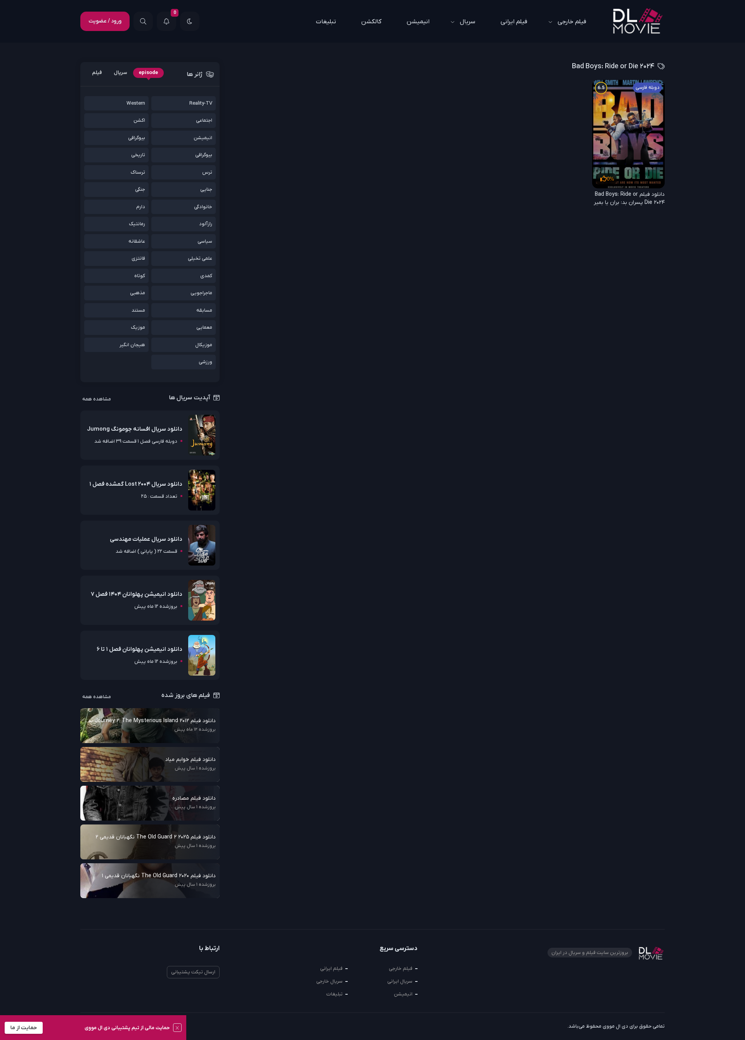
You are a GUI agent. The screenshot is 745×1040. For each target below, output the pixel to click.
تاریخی (138, 155)
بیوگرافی (136, 138)
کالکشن (371, 22)
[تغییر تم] (189, 21)
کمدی (206, 276)
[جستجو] (143, 21)
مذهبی (137, 293)
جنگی (140, 189)
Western (135, 103)
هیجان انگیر (132, 344)
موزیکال (203, 344)
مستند (138, 310)
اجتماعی (204, 120)
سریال (467, 22)
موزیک (138, 327)
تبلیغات (326, 22)
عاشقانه (136, 241)
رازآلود (205, 224)
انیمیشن (418, 22)
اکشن (139, 120)
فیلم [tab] (97, 72)
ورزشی (205, 362)
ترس (207, 172)
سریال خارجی (329, 981)
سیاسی (205, 241)
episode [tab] (148, 72)
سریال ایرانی (399, 981)
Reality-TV (200, 103)
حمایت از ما (23, 1027)
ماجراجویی (201, 293)
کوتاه (139, 276)
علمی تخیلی (200, 258)
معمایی (204, 327)
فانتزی (138, 258)
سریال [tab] (120, 72)
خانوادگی (203, 207)
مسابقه (204, 310)
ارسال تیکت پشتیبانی (193, 972)
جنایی (206, 189)
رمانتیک (137, 224)
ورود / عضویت (104, 21)
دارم (140, 207)
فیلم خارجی (572, 22)
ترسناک (138, 172)
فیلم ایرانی (514, 22)
